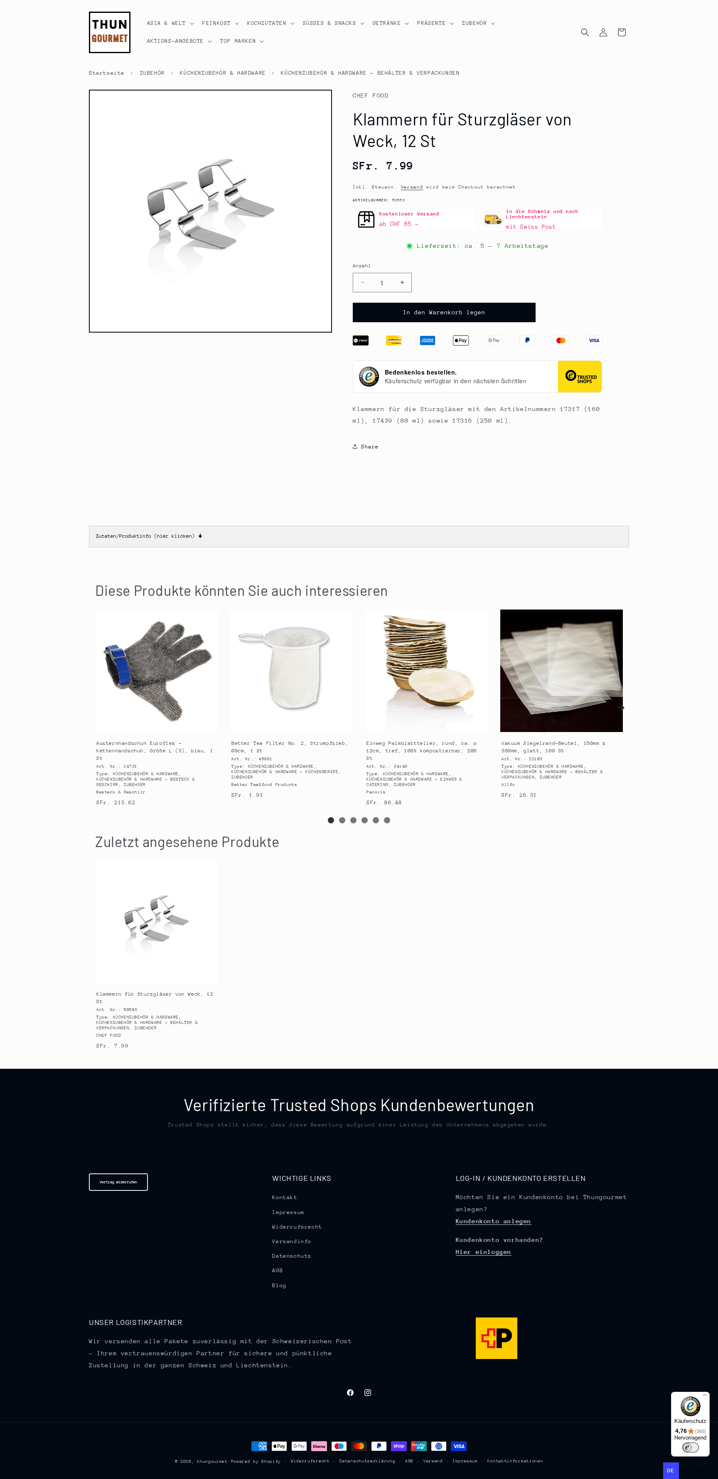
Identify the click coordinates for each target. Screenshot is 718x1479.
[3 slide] (353, 820)
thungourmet (212, 1461)
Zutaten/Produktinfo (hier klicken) (149, 536)
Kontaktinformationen (515, 1461)
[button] (170, 23)
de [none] (670, 1470)
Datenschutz (292, 1256)
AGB (277, 1271)
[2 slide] (342, 820)
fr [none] (686, 1470)
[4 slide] (364, 820)
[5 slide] (376, 820)
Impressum (288, 1212)
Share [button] (370, 446)
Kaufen (156, 724)
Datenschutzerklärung (367, 1461)
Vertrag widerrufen (118, 1182)
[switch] (690, 1447)
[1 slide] (331, 820)
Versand (412, 187)
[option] (686, 1470)
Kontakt (284, 1198)
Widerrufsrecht (297, 1227)
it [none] (702, 1470)
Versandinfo (292, 1241)
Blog (279, 1285)
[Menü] (705, 1397)
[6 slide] (387, 820)
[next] (620, 707)
